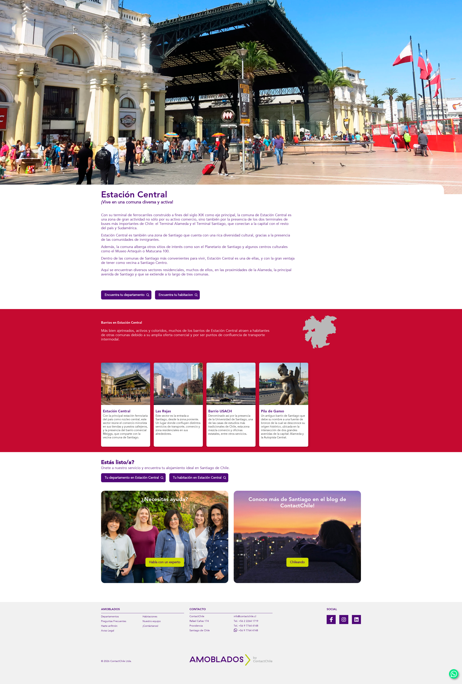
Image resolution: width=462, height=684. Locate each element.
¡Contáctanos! (150, 626)
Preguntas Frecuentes (113, 621)
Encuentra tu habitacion (176, 295)
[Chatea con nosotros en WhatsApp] (453, 674)
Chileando (297, 562)
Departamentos (110, 617)
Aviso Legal (107, 631)
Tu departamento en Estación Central (132, 478)
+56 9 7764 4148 (248, 626)
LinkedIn (356, 619)
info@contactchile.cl (245, 616)
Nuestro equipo (152, 621)
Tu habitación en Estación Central (197, 478)
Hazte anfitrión (109, 626)
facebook (331, 619)
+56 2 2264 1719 (248, 621)
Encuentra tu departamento (125, 295)
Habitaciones (150, 617)
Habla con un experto (164, 562)
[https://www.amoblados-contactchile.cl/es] (231, 660)
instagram (343, 619)
